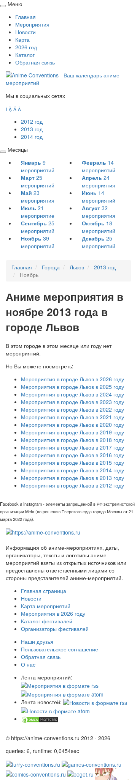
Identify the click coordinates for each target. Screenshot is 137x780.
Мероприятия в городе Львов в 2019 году (72, 432)
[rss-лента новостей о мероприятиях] (95, 702)
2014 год (32, 136)
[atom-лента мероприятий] (62, 693)
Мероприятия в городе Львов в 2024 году (72, 394)
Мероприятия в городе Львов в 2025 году (72, 386)
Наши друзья (37, 641)
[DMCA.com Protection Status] (40, 718)
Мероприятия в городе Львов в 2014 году (72, 470)
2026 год (26, 47)
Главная (25, 16)
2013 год (32, 129)
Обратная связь (35, 62)
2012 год (32, 121)
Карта (22, 39)
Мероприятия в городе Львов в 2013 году (72, 477)
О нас (28, 664)
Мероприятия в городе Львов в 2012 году (72, 485)
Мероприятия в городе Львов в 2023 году (72, 402)
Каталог (25, 54)
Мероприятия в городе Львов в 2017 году (72, 447)
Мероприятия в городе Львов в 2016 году (72, 455)
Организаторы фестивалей (55, 628)
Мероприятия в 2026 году (53, 613)
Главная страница (43, 590)
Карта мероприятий (45, 606)
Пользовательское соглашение (59, 649)
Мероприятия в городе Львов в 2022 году (72, 409)
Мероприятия (32, 24)
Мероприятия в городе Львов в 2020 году (72, 424)
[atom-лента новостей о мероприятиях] (55, 710)
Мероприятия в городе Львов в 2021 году (72, 417)
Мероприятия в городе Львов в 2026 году (72, 379)
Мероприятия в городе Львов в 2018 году (72, 439)
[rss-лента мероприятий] (60, 685)
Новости (25, 32)
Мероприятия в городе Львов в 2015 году (72, 462)
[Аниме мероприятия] (43, 531)
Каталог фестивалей (46, 621)
